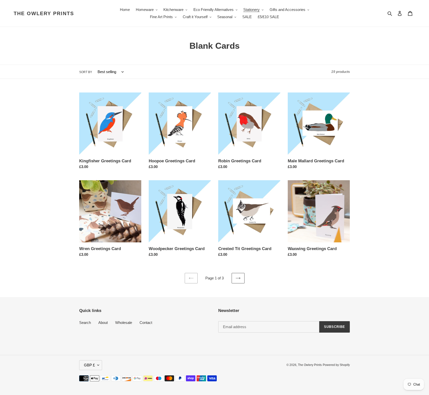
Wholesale (123, 322)
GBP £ (89, 365)
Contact (146, 322)
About (103, 322)
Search (85, 322)
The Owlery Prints (44, 13)
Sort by (85, 72)
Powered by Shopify (336, 365)
